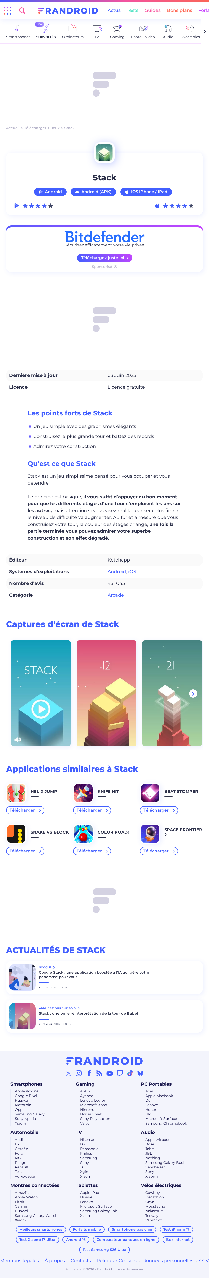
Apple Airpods (157, 1139)
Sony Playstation (95, 1118)
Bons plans (179, 10)
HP (148, 1114)
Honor (150, 1109)
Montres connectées (34, 1185)
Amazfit (22, 1192)
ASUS (85, 1091)
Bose (149, 1144)
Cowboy (152, 1192)
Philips (86, 1153)
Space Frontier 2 (183, 832)
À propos (55, 1260)
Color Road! (113, 832)
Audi (19, 1139)
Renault (22, 1167)
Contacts (81, 1260)
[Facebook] (89, 1073)
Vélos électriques (161, 1185)
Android (53, 191)
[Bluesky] (140, 1073)
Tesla (19, 1171)
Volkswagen (25, 1176)
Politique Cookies (117, 1260)
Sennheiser (155, 1167)
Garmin (21, 1206)
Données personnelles (167, 1260)
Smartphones (26, 1084)
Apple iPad (89, 1192)
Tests (132, 10)
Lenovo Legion (93, 1100)
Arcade (116, 595)
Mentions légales (19, 1260)
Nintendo (88, 1109)
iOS (132, 572)
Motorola (23, 1105)
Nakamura (154, 1211)
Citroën (21, 1148)
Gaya (149, 1201)
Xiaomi (21, 1123)
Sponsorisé (102, 266)
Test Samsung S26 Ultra (104, 1249)
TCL (83, 1167)
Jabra (150, 1148)
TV (79, 1132)
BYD (19, 1144)
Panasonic (89, 1148)
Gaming (85, 1084)
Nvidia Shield (91, 1114)
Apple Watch (26, 1197)
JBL (148, 1153)
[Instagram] (79, 1073)
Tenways (152, 1215)
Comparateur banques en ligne (126, 1239)
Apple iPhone (26, 1091)
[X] (68, 1073)
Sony (84, 1162)
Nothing (152, 1158)
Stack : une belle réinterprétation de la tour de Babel (88, 1013)
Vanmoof (153, 1220)
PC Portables (156, 1084)
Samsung (88, 1158)
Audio (148, 1132)
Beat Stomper (181, 791)
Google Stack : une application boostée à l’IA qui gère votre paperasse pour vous (94, 974)
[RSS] (99, 1073)
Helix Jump (44, 791)
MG (18, 1158)
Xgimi (85, 1171)
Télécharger (35, 128)
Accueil (13, 128)
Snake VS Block (50, 832)
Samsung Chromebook (166, 1123)
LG (82, 1144)
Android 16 (76, 1239)
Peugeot (22, 1162)
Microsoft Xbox (93, 1105)
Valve (84, 1123)
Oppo (20, 1109)
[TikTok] (130, 1073)
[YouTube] (110, 1073)
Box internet (178, 1239)
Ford (19, 1153)
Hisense (87, 1139)
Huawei (21, 1100)
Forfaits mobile (87, 1229)
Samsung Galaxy (30, 1114)
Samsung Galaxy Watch (36, 1215)
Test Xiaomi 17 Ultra (37, 1239)
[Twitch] (120, 1073)
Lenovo (151, 1105)
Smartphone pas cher (132, 1229)
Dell (148, 1100)
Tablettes (87, 1185)
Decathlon (154, 1197)
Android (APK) (96, 191)
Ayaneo (86, 1095)
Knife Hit (108, 791)
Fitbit (19, 1201)
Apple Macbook (159, 1095)
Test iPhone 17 (176, 1229)
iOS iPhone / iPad (149, 191)
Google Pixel (26, 1095)
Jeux (55, 128)
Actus (114, 10)
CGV (204, 1260)
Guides (153, 10)
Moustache (155, 1206)
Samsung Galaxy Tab (98, 1211)
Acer (149, 1091)
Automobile (24, 1132)
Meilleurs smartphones (40, 1229)
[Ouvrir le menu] (7, 10)
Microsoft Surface (161, 1118)
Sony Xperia (25, 1118)
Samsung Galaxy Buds (165, 1162)
